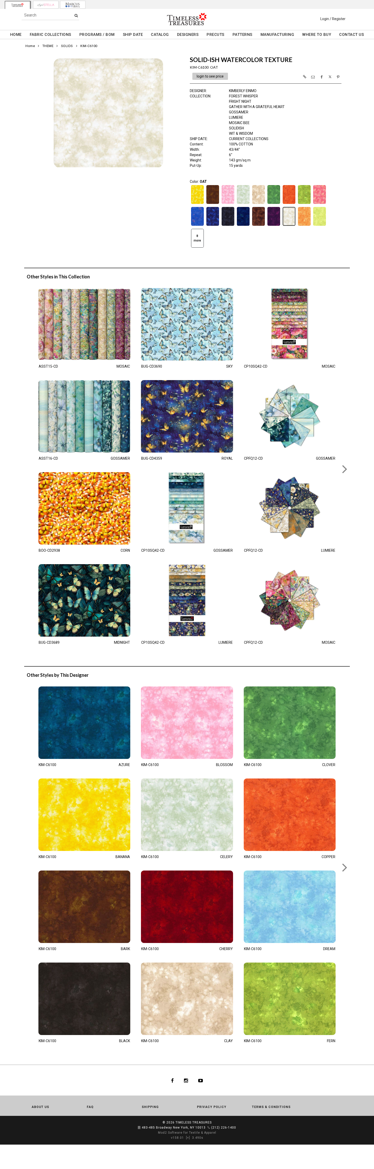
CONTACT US (351, 34)
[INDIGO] (212, 225)
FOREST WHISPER (243, 96)
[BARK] (212, 203)
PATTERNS (242, 34)
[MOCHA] (258, 225)
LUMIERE (236, 117)
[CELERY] (243, 203)
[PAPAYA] (304, 225)
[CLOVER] (273, 203)
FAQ (90, 1107)
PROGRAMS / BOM (97, 34)
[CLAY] (258, 203)
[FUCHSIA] (319, 203)
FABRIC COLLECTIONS (50, 34)
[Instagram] (186, 1080)
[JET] (228, 225)
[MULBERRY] (273, 225)
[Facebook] (172, 1080)
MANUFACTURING (277, 34)
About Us (40, 1107)
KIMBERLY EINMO (242, 91)
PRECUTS (215, 34)
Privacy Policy (211, 1107)
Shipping (150, 1107)
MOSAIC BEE (239, 123)
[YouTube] (200, 1080)
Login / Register (333, 19)
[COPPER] (289, 203)
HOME (16, 34)
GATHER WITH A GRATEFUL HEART (257, 107)
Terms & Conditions (271, 1107)
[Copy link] (304, 76)
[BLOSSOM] (228, 203)
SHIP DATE (133, 34)
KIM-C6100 (88, 46)
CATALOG (160, 34)
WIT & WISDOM (241, 133)
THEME (48, 46)
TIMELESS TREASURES (194, 1122)
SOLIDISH (236, 128)
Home (30, 46)
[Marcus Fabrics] (72, 5)
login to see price (210, 76)
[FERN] (304, 203)
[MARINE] (243, 225)
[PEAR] (319, 225)
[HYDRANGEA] (197, 225)
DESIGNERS (188, 34)
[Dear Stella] (46, 5)
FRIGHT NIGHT (240, 101)
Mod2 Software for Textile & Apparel (187, 1132)
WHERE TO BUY (316, 34)
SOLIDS (67, 46)
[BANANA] (197, 203)
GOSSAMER (238, 112)
